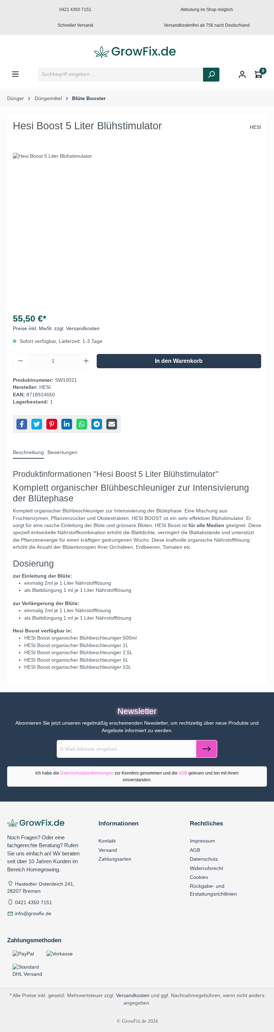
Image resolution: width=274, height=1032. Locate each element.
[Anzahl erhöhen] (86, 361)
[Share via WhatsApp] (81, 424)
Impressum (202, 841)
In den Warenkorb (179, 361)
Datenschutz (204, 859)
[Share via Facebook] (21, 424)
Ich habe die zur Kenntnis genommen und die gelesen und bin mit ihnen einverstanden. (137, 776)
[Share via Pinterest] (51, 424)
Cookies (199, 877)
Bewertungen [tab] (62, 452)
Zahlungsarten (114, 859)
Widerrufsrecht (206, 868)
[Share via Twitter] (36, 424)
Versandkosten (132, 995)
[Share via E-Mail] (111, 424)
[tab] (28, 453)
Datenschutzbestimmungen (86, 773)
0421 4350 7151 (33, 902)
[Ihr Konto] (242, 75)
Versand (107, 850)
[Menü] (15, 74)
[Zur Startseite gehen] (137, 52)
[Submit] (206, 749)
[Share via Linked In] (66, 424)
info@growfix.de (33, 913)
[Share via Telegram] (96, 424)
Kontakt (107, 841)
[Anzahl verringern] (20, 361)
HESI (255, 127)
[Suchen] (211, 74)
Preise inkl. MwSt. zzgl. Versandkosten (56, 328)
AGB (182, 773)
